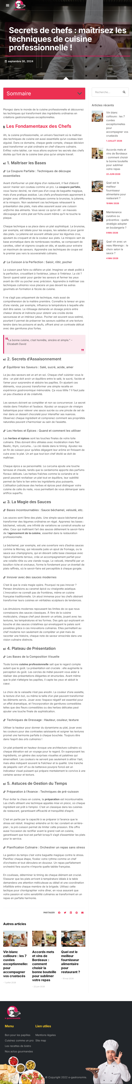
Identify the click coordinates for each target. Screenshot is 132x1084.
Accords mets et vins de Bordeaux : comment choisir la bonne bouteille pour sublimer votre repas (44, 966)
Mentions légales (45, 1035)
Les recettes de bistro (18, 1046)
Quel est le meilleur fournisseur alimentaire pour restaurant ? (70, 962)
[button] (7, 5)
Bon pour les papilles (17, 1035)
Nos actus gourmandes (19, 1051)
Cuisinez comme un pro (19, 1040)
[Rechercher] (124, 92)
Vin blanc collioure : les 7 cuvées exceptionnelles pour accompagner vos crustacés (15, 964)
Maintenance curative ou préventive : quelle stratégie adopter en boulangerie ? (117, 220)
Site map (40, 1040)
